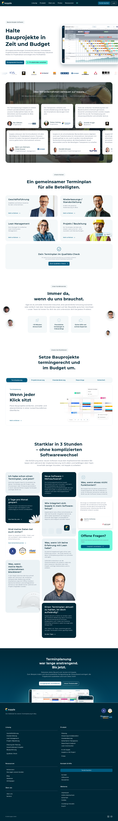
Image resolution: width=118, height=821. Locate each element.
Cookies (63, 800)
